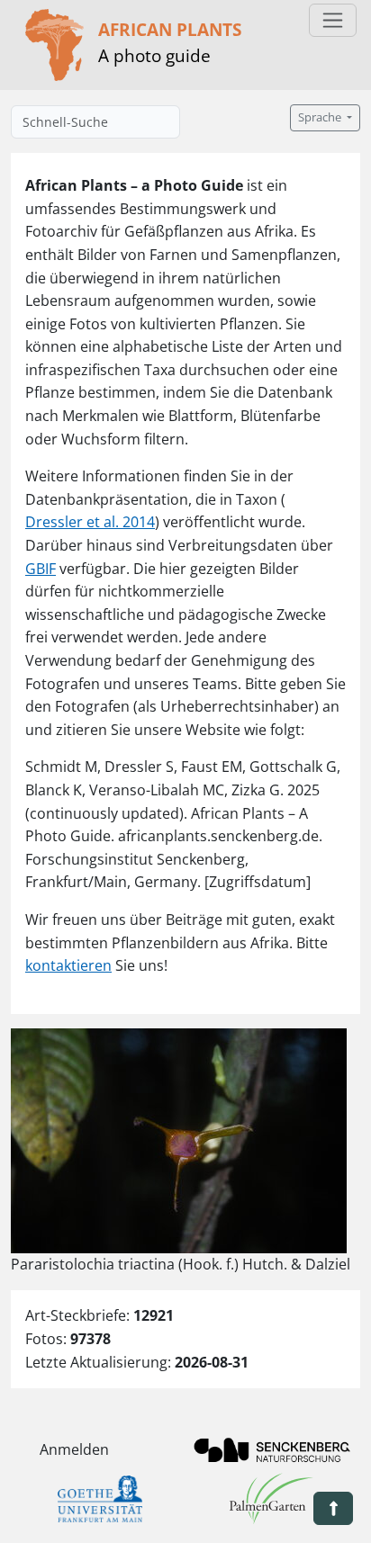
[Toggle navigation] (333, 20)
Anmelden (74, 1449)
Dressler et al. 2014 (90, 522)
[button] (333, 1508)
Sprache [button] (321, 117)
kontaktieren (68, 965)
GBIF (40, 569)
